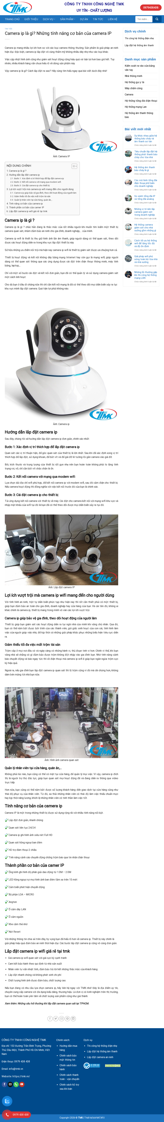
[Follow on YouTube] (22, 1084)
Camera (129, 94)
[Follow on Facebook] (4, 1084)
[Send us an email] (10, 1084)
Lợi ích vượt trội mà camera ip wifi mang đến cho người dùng (41, 189)
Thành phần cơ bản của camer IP (26, 207)
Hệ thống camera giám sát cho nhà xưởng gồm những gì (145, 227)
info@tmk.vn (16, 1068)
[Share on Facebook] (50, 1018)
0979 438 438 (22, 1061)
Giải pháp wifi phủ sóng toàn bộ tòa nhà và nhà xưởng (145, 259)
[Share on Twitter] (55, 1018)
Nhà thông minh (133, 76)
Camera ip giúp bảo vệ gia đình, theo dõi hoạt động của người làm (45, 192)
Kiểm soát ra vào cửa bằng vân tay (140, 67)
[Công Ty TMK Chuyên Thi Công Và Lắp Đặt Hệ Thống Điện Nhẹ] (31, 7)
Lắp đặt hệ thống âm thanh (139, 45)
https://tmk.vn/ (21, 1076)
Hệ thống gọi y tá (134, 82)
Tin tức (8, 29)
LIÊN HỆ (112, 19)
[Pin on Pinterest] (67, 1018)
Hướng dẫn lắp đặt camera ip (24, 174)
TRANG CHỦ (12, 19)
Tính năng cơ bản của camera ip (26, 203)
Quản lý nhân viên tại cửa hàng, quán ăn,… (33, 200)
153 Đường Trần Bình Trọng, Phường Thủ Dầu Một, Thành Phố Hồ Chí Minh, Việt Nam (26, 1050)
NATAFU (100, 1117)
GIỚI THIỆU (31, 19)
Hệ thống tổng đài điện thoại (141, 100)
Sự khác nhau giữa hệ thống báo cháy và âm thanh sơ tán (145, 138)
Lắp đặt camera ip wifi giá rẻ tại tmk (28, 211)
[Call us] (16, 1084)
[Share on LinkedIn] (73, 1018)
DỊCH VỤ (48, 19)
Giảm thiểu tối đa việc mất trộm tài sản (32, 196)
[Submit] (157, 19)
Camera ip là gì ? (17, 170)
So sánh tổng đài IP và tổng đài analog (144, 197)
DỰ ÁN (84, 19)
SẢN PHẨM (66, 19)
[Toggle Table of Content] (72, 166)
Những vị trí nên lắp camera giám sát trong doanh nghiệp (144, 212)
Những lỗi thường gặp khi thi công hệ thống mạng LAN (145, 275)
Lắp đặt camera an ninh (100, 1057)
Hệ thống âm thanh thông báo (139, 115)
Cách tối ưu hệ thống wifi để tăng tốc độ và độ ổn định (145, 243)
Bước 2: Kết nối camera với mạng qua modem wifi (37, 182)
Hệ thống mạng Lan (136, 106)
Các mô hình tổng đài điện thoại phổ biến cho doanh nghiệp (145, 183)
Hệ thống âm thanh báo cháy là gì (144, 169)
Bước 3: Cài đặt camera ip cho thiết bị (32, 185)
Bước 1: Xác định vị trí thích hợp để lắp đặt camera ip (39, 178)
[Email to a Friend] (61, 1018)
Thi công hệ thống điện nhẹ (139, 38)
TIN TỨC (98, 19)
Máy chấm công (133, 88)
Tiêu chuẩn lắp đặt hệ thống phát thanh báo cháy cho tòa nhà (145, 154)
